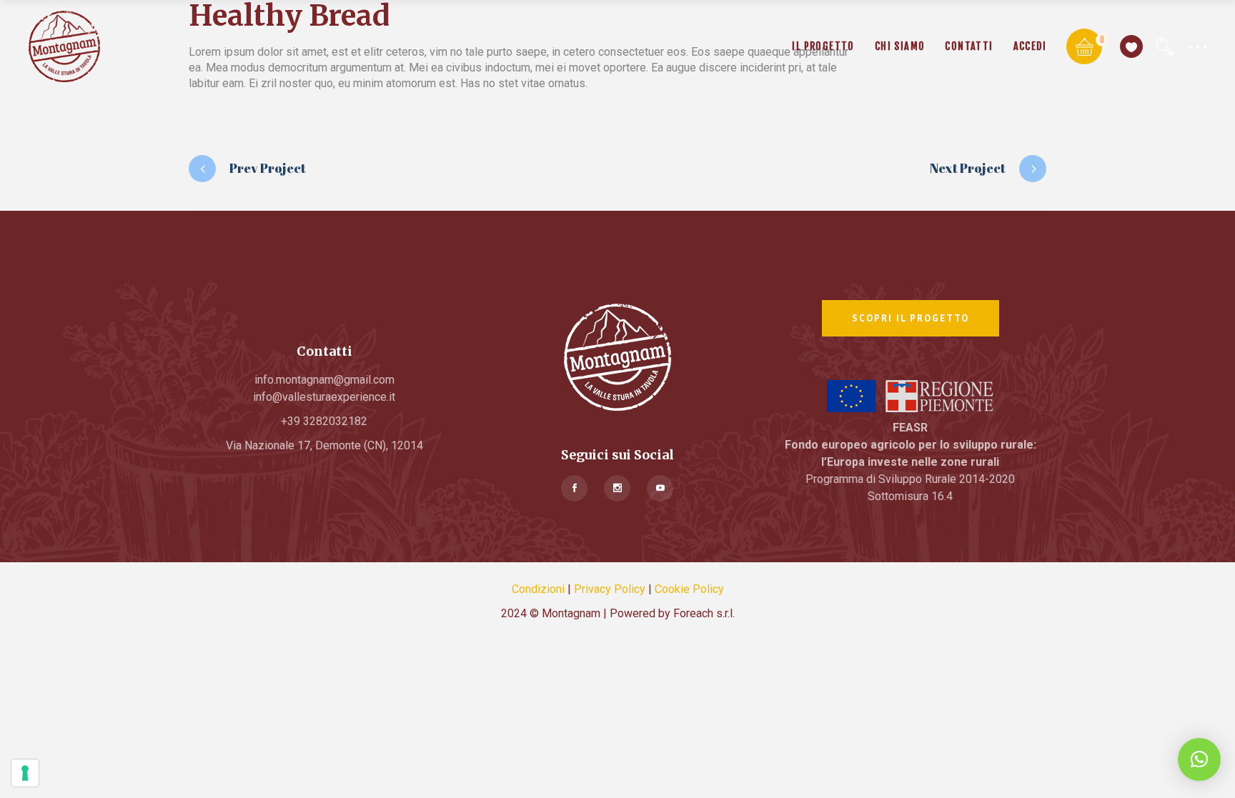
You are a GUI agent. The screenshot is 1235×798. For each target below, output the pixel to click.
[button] (1199, 759)
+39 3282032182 (324, 421)
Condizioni (538, 589)
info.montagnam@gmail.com (324, 379)
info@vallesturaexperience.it (324, 397)
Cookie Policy (689, 589)
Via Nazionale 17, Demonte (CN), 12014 (324, 445)
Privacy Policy (609, 589)
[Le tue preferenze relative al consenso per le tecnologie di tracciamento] (25, 773)
